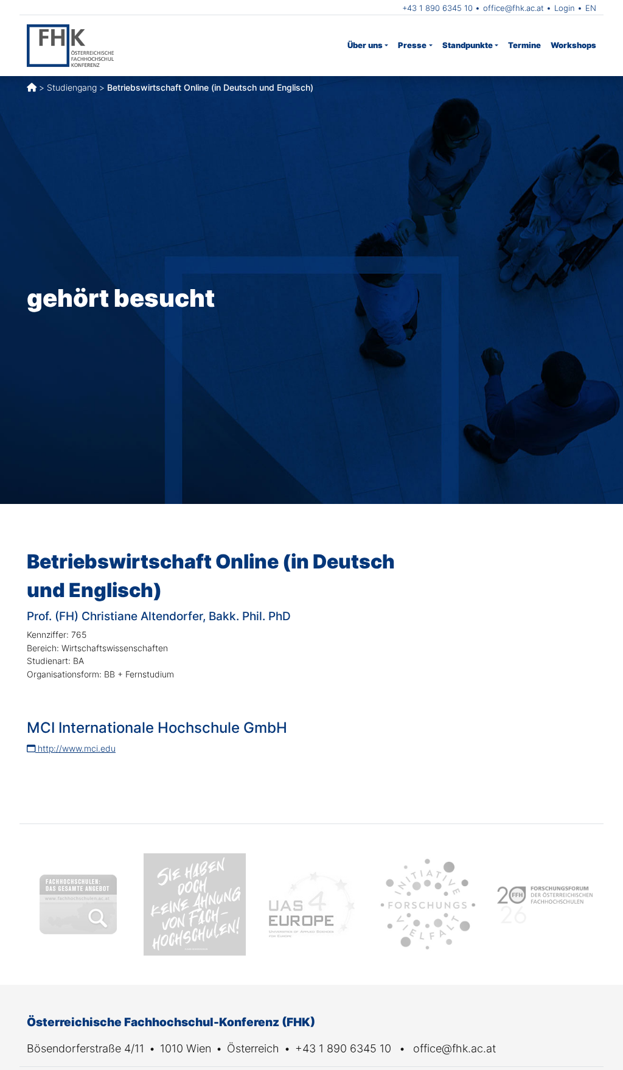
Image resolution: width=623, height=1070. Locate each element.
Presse (412, 45)
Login (564, 8)
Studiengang (72, 87)
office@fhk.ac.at (513, 8)
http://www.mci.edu (75, 748)
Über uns (365, 45)
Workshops (573, 45)
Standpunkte (467, 45)
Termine (524, 45)
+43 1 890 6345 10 (437, 8)
